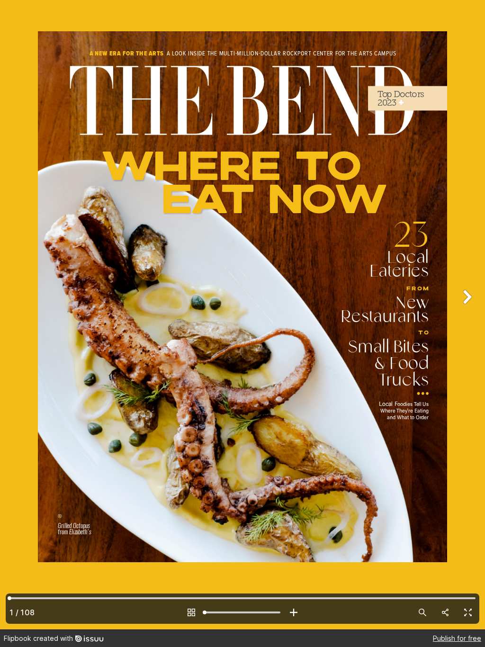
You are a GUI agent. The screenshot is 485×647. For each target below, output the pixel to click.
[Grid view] (191, 612)
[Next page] (466, 314)
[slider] (242, 612)
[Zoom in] (293, 612)
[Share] (445, 612)
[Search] (422, 612)
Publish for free (457, 638)
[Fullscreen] (467, 612)
